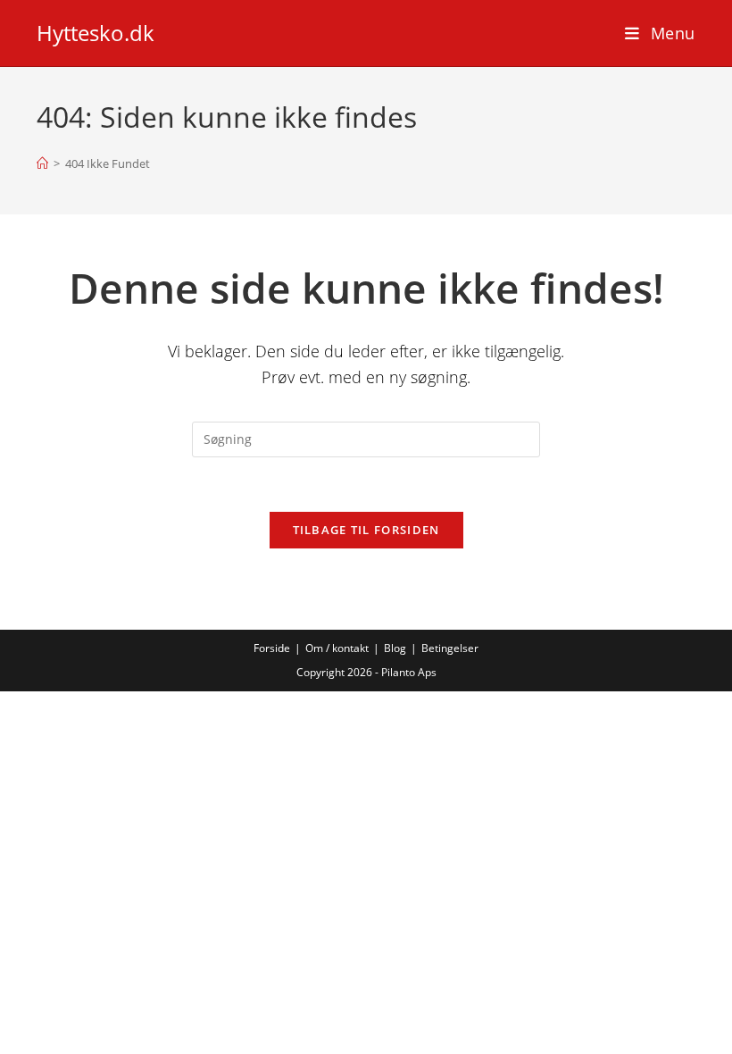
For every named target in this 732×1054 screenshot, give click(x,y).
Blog (395, 648)
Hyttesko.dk (95, 32)
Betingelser (449, 648)
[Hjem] (42, 163)
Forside (272, 648)
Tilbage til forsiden (366, 530)
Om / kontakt (337, 648)
